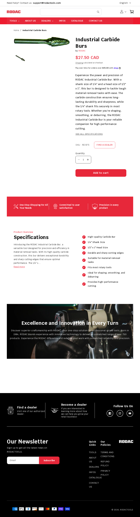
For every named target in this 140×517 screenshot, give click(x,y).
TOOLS (92, 452)
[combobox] (70, 11)
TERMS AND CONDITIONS (107, 454)
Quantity (80, 153)
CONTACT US (94, 484)
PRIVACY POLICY (105, 472)
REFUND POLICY (105, 463)
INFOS (92, 472)
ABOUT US (93, 459)
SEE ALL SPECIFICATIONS (89, 134)
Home (16, 30)
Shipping (79, 63)
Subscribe (49, 460)
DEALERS (94, 466)
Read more (19, 266)
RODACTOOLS (126, 509)
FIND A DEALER (105, 144)
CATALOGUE (95, 477)
